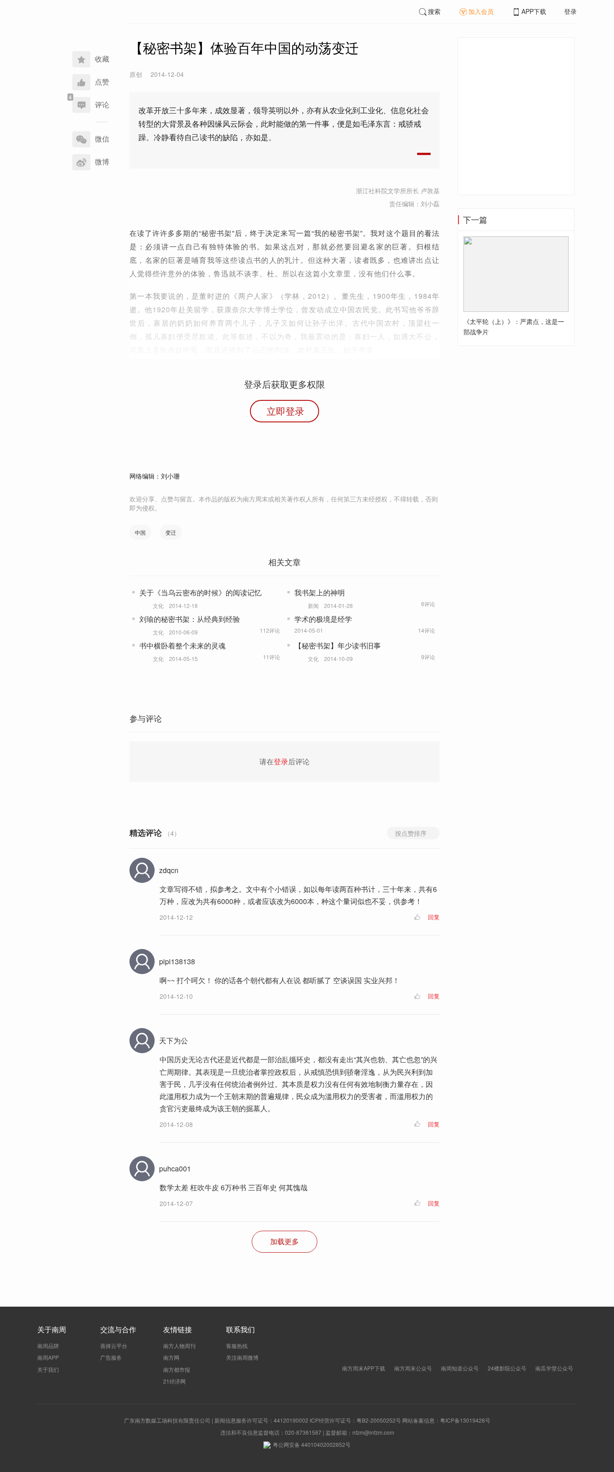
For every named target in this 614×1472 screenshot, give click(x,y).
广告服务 (111, 1357)
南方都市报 (176, 1369)
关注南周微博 (242, 1357)
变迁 (170, 532)
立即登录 (285, 410)
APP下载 (533, 11)
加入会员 (481, 11)
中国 (140, 532)
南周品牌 (48, 1345)
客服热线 (237, 1345)
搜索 (434, 11)
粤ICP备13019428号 (465, 1420)
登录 (570, 11)
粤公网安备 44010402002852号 (312, 1444)
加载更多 (284, 1241)
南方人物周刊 (179, 1345)
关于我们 (48, 1369)
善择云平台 (113, 1345)
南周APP (48, 1357)
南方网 (171, 1357)
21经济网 (174, 1381)
